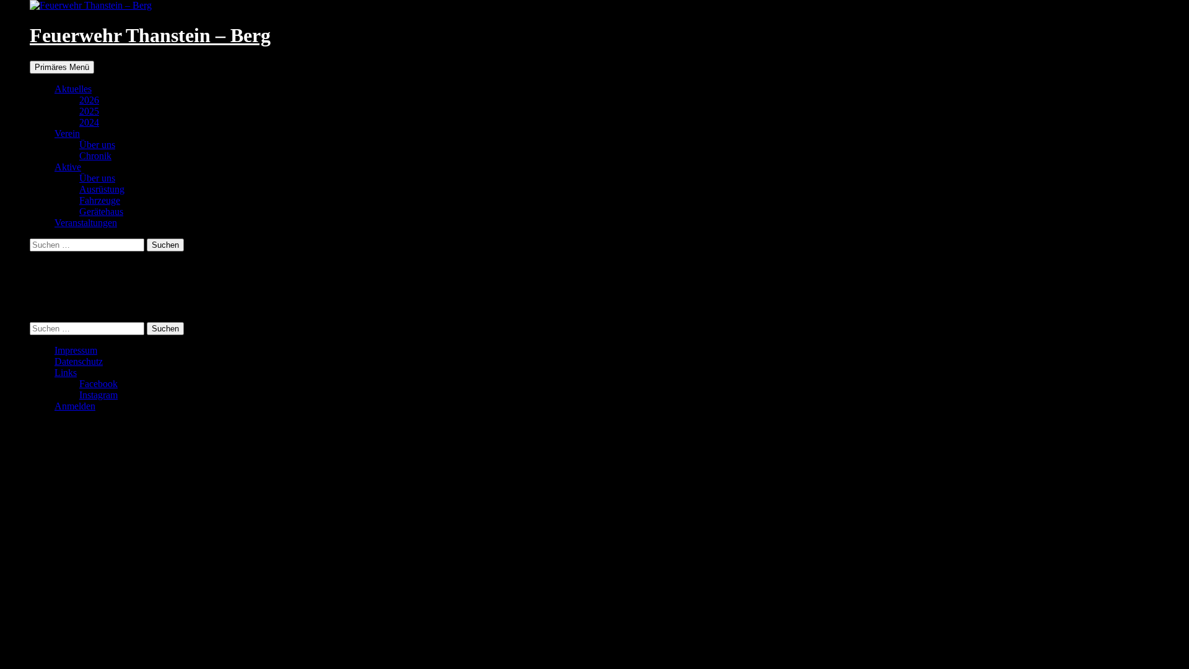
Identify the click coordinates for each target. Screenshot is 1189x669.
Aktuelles (73, 89)
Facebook (98, 383)
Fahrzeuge (99, 200)
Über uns (97, 144)
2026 (89, 100)
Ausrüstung (101, 189)
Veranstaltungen (85, 222)
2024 (89, 122)
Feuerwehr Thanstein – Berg (150, 35)
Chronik (95, 156)
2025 (89, 111)
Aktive (67, 167)
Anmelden (74, 406)
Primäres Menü (62, 67)
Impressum (75, 350)
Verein (67, 133)
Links (65, 372)
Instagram (98, 395)
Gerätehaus (101, 211)
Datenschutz (78, 361)
